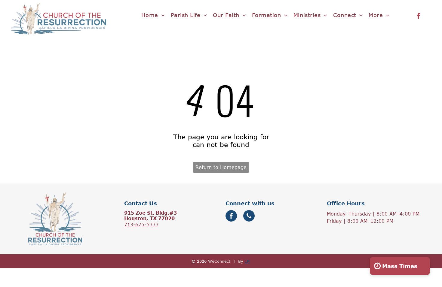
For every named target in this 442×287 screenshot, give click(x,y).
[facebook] (418, 16)
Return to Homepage (221, 167)
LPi (247, 261)
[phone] (249, 216)
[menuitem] (153, 15)
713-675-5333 (141, 224)
